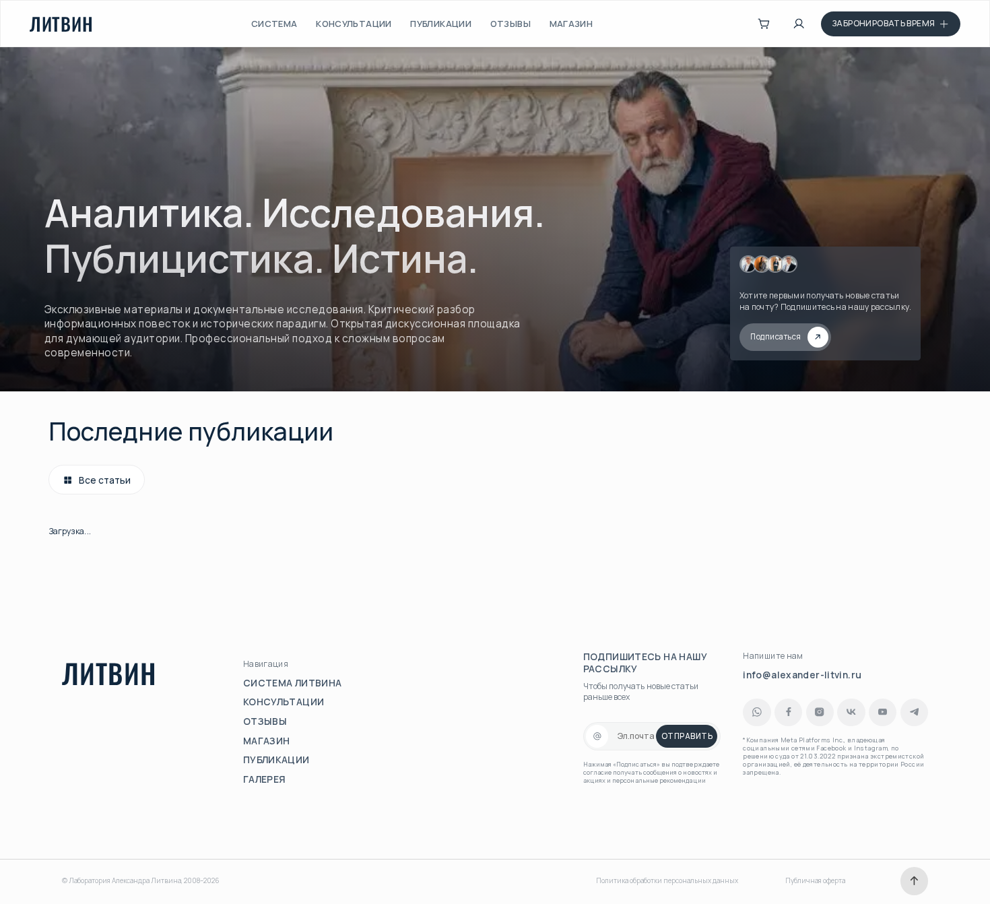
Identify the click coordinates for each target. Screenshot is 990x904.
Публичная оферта (815, 880)
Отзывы (510, 24)
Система (274, 24)
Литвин (62, 24)
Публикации (440, 24)
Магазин (571, 24)
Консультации (354, 24)
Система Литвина (292, 683)
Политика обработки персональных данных (667, 880)
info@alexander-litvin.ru (802, 674)
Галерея (264, 779)
